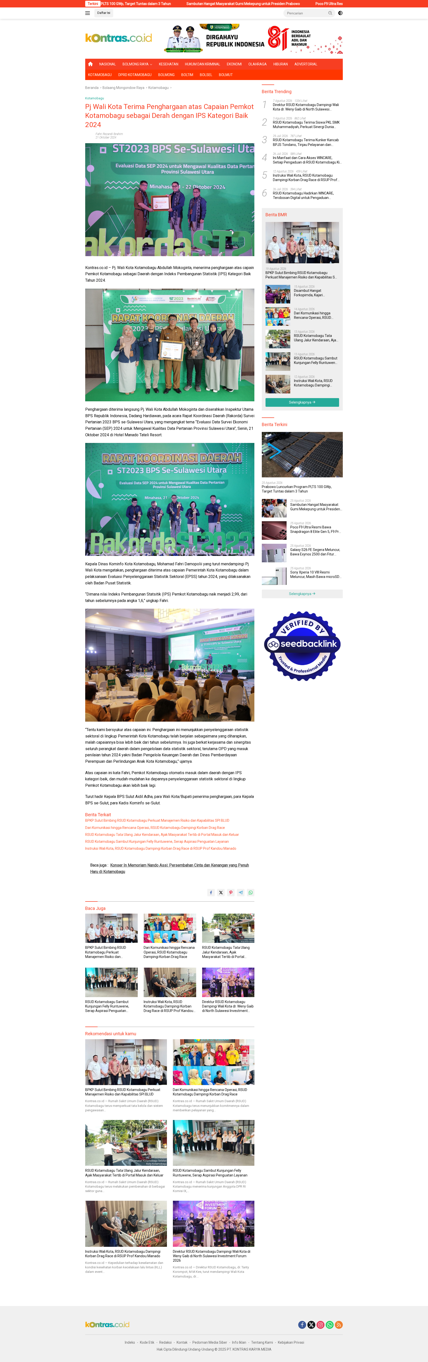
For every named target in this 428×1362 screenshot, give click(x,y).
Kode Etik (147, 1342)
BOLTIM (187, 75)
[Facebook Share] (211, 892)
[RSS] (339, 1325)
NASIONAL (107, 64)
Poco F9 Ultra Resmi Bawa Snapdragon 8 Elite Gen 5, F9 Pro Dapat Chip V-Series (299, 4)
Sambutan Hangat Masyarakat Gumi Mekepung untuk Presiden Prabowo (164, 4)
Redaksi (165, 1342)
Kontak (182, 1342)
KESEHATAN (168, 64)
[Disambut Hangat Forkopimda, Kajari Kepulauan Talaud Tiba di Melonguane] (278, 294)
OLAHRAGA (257, 64)
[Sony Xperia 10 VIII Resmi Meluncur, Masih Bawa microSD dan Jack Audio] (274, 575)
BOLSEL (206, 75)
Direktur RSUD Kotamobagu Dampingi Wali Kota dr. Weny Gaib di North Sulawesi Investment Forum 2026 (228, 1006)
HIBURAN (280, 64)
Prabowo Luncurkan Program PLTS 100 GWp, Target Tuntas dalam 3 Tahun (297, 489)
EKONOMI (234, 64)
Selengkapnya (300, 402)
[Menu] (88, 13)
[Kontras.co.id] (119, 38)
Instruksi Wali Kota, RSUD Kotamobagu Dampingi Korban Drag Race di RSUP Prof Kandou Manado (160, 848)
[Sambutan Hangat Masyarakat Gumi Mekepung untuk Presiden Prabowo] (274, 508)
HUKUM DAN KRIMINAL (202, 64)
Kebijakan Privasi (291, 1342)
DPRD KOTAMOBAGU (135, 75)
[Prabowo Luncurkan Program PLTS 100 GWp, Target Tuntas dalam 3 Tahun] (302, 454)
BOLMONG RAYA (136, 64)
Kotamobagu (94, 98)
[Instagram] (320, 1325)
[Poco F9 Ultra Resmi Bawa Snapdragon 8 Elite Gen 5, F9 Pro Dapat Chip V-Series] (274, 530)
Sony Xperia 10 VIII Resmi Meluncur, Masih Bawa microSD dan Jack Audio (314, 574)
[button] (330, 13)
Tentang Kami (262, 1342)
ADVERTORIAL (305, 64)
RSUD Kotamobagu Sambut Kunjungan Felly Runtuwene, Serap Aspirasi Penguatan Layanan (157, 842)
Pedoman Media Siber (209, 1342)
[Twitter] (311, 1325)
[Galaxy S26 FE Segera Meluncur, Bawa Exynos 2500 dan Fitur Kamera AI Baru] (274, 553)
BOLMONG (166, 75)
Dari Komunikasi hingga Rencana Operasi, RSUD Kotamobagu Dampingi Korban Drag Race (155, 828)
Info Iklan (239, 1342)
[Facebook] (302, 1325)
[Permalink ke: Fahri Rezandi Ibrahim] (89, 135)
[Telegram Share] (240, 892)
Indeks (130, 1342)
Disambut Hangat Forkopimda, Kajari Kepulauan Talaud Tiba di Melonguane (313, 292)
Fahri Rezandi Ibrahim (109, 134)
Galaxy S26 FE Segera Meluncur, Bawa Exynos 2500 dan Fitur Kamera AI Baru (315, 551)
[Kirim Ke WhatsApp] (250, 892)
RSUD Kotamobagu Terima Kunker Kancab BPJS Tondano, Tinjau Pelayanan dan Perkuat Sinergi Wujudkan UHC (306, 142)
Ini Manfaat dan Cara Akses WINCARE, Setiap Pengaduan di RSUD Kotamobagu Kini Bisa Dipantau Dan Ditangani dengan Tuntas (307, 160)
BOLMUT (226, 75)
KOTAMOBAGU (100, 75)
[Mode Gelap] (340, 13)
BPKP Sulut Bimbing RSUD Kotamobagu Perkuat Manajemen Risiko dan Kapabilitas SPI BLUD (157, 820)
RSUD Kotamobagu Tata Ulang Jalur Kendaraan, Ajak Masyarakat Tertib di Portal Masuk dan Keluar (162, 835)
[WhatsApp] (330, 1325)
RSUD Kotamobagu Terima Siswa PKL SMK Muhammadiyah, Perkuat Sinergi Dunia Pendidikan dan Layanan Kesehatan (306, 124)
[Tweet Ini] (221, 892)
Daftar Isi (103, 13)
